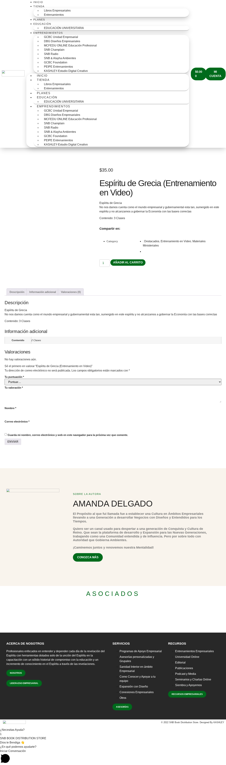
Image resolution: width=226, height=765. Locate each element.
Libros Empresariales (57, 10)
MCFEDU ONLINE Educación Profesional (70, 45)
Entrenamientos (54, 14)
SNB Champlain (54, 49)
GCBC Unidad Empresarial (61, 36)
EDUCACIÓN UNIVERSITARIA (64, 27)
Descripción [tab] (17, 291)
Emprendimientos (48, 32)
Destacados (151, 241)
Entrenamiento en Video (176, 241)
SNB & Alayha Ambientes (60, 58)
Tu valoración (14, 387)
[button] (123, 229)
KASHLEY (218, 722)
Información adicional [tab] (42, 291)
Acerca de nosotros (25, 643)
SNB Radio (51, 53)
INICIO (38, 2)
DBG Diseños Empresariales (62, 41)
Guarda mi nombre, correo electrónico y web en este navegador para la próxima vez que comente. (68, 435)
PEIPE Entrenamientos (58, 66)
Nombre (10, 408)
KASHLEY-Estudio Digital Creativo (66, 70)
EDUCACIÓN (42, 23)
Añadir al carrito (128, 262)
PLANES (39, 19)
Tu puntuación (14, 377)
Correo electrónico (17, 421)
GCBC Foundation (55, 62)
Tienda (38, 6)
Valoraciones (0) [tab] (71, 291)
